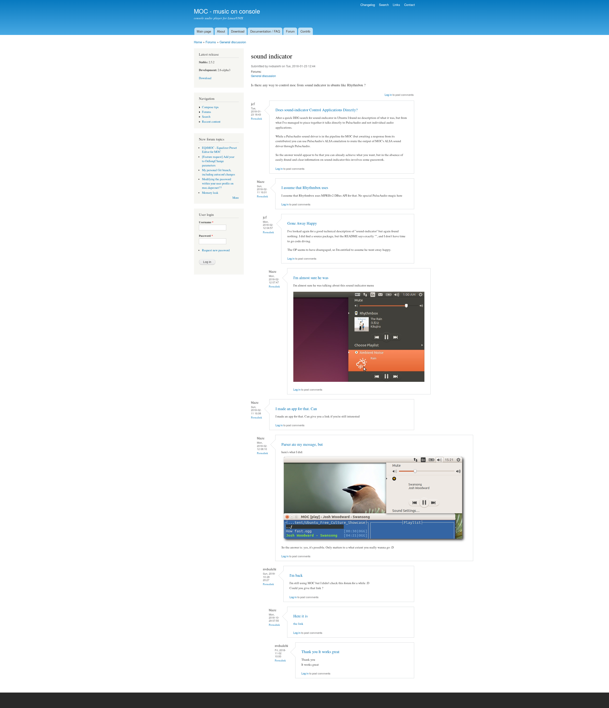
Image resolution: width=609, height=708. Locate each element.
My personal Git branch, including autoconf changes (218, 172)
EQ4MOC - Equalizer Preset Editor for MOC (219, 150)
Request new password (216, 250)
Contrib (305, 31)
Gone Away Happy (302, 223)
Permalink (256, 118)
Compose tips (210, 107)
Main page (204, 31)
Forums (211, 42)
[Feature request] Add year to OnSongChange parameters (218, 161)
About (221, 31)
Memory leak (210, 193)
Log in (388, 95)
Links (396, 4)
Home (198, 42)
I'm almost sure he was (310, 277)
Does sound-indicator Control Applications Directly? (316, 109)
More (235, 198)
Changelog (367, 4)
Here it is (300, 616)
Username (206, 222)
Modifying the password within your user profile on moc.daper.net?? (217, 183)
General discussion (233, 42)
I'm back (296, 575)
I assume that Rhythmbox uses (304, 187)
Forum (290, 31)
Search (384, 4)
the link (298, 623)
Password (206, 236)
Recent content (211, 122)
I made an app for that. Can (296, 408)
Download (237, 31)
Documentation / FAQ (265, 31)
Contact (409, 4)
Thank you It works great (320, 651)
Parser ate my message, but (302, 444)
